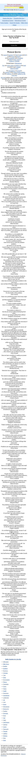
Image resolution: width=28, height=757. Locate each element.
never (8, 65)
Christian (5, 673)
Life (4, 700)
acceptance (12, 70)
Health (4, 691)
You (3, 65)
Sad (4, 718)
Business (5, 670)
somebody (12, 58)
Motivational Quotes (20, 20)
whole (15, 72)
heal (18, 56)
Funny (4, 686)
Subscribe (14, 45)
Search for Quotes (15, 23)
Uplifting (5, 733)
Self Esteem (6, 722)
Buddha (5, 666)
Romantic (5, 713)
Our (2, 77)
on (20, 65)
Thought (5, 731)
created (18, 67)
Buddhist (5, 668)
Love (4, 702)
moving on (21, 9)
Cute (4, 675)
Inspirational (6, 695)
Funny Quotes (4, 23)
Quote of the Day (7, 18)
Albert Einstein (14, 68)
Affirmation (6, 662)
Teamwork (5, 729)
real (4, 77)
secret (5, 55)
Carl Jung (14, 75)
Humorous (5, 693)
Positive (5, 711)
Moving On (6, 709)
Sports (4, 727)
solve (17, 59)
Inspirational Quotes (7, 20)
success (10, 55)
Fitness (5, 682)
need (20, 55)
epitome (9, 74)
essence (7, 72)
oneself (19, 70)
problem (20, 58)
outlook (20, 74)
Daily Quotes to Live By (13, 659)
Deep (4, 677)
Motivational (18, 63)
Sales (4, 720)
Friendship (5, 684)
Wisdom (5, 736)
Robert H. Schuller (14, 61)
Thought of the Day (19, 18)
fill (25, 55)
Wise (4, 738)
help (15, 59)
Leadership (6, 697)
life (16, 9)
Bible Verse (24, 23)
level (24, 65)
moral (18, 72)
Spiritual (5, 724)
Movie (4, 704)
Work (4, 740)
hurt (13, 56)
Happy (4, 688)
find (17, 55)
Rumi (4, 715)
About (14, 25)
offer (11, 59)
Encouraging (6, 679)
